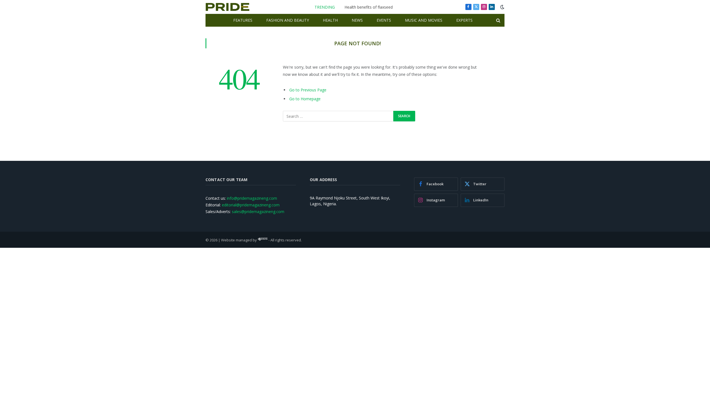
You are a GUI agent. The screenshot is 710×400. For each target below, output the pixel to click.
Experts (464, 20)
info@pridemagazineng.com (252, 198)
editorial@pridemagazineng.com (251, 205)
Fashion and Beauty (287, 20)
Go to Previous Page (307, 89)
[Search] (497, 20)
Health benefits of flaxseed (368, 7)
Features (242, 20)
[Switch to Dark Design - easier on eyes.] (501, 7)
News (357, 20)
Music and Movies (423, 20)
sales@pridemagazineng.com (258, 211)
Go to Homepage (305, 98)
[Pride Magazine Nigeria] (228, 7)
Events (384, 20)
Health (330, 20)
